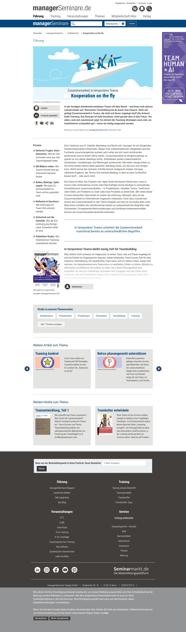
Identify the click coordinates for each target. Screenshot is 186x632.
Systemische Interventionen (62, 551)
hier (106, 613)
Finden (132, 23)
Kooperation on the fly (93, 33)
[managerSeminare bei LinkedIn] (37, 569)
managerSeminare (54, 33)
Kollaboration (46, 316)
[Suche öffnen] (149, 9)
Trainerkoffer (124, 497)
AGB (124, 531)
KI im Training (62, 532)
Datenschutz (124, 541)
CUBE (62, 522)
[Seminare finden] (131, 570)
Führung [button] (38, 16)
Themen (124, 550)
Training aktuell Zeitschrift (124, 488)
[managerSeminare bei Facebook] (56, 569)
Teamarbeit (101, 316)
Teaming (135, 316)
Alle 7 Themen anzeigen (51, 324)
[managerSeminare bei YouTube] (65, 569)
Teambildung (119, 316)
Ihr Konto (145, 3)
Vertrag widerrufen (124, 517)
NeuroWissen (62, 546)
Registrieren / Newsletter (125, 3)
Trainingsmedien (124, 492)
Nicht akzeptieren (60, 618)
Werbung (124, 555)
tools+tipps (62, 527)
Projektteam (84, 316)
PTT (62, 517)
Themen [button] (100, 16)
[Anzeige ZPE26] (174, 68)
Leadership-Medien (61, 492)
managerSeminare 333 (98, 130)
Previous (27, 369)
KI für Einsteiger (62, 537)
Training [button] (55, 16)
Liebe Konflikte (62, 556)
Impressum (124, 546)
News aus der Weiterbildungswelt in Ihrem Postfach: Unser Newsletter (68, 463)
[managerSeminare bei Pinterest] (74, 569)
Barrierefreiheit (124, 536)
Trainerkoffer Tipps (124, 502)
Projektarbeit (65, 316)
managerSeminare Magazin (62, 488)
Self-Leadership (62, 497)
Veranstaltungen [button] (77, 16)
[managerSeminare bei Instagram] (46, 569)
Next (159, 369)
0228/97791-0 (127, 585)
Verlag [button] (147, 16)
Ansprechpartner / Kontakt (124, 526)
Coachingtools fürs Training (62, 542)
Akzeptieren (41, 618)
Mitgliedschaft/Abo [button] (124, 16)
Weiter (42, 468)
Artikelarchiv (73, 33)
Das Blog (62, 502)
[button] (46, 108)
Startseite (37, 33)
